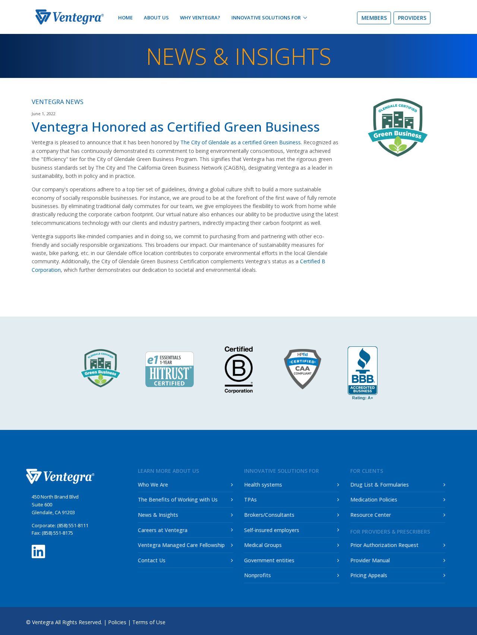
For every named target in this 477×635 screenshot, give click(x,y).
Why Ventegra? (200, 17)
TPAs (250, 499)
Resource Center (370, 514)
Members (374, 17)
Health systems (263, 484)
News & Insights (158, 514)
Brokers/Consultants (269, 514)
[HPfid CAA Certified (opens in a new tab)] (308, 369)
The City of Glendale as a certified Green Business (240, 142)
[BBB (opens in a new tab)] (363, 373)
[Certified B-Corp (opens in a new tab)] (239, 369)
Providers (412, 17)
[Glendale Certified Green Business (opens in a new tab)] (101, 368)
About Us (156, 17)
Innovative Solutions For (266, 17)
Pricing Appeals (368, 575)
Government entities (269, 560)
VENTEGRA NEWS (57, 101)
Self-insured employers (271, 530)
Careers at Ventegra (162, 530)
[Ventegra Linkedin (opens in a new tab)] (38, 549)
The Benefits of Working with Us (178, 499)
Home (125, 17)
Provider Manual (370, 560)
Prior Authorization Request (384, 544)
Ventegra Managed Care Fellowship (181, 544)
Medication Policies (373, 499)
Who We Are (153, 484)
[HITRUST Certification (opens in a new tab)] (170, 369)
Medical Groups (263, 544)
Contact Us (151, 560)
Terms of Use (148, 622)
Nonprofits (257, 575)
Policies (117, 622)
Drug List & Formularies (379, 484)
